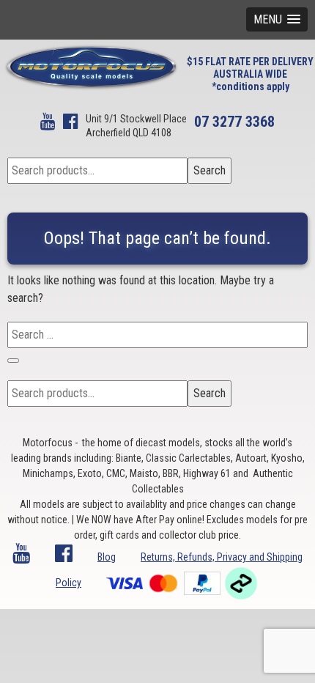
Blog (106, 557)
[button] (277, 19)
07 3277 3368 (234, 121)
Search (209, 170)
